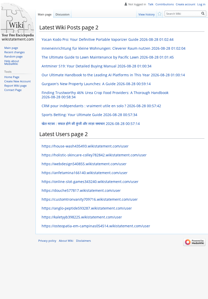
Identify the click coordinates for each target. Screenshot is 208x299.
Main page (44, 14)
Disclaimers (83, 240)
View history (146, 14)
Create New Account (17, 81)
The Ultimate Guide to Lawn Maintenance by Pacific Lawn (108, 57)
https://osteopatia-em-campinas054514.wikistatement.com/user (96, 225)
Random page (13, 56)
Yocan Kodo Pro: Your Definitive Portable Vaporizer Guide (108, 39)
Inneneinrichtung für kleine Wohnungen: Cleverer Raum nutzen (113, 48)
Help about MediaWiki (11, 62)
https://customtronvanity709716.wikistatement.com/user (90, 199)
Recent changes (14, 52)
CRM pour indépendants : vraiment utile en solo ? (101, 105)
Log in (201, 4)
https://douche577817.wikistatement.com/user (81, 190)
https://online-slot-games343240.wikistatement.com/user (90, 181)
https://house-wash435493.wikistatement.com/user (85, 146)
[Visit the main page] (18, 20)
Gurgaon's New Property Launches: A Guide (96, 83)
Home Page (11, 77)
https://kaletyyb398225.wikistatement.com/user (82, 217)
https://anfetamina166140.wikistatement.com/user (85, 172)
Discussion (63, 14)
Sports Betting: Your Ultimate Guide (89, 114)
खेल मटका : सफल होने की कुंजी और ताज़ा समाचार (91, 123)
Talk (150, 4)
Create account (185, 4)
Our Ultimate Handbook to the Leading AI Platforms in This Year (113, 74)
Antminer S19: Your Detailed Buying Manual (96, 66)
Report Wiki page (15, 85)
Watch (160, 13)
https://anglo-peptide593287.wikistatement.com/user (87, 208)
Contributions (164, 4)
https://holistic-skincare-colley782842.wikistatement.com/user (94, 155)
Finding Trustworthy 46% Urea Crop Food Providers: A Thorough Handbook (105, 95)
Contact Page (13, 90)
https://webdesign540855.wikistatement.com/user (84, 163)
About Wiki (66, 240)
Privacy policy (47, 240)
